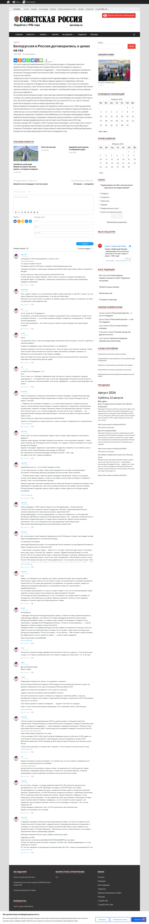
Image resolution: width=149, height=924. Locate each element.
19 (111, 121)
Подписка (53, 9)
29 (127, 125)
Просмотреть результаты (117, 222)
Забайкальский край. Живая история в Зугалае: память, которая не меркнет (25, 166)
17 (101, 121)
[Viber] (37, 60)
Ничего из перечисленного (111, 212)
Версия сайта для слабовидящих (120, 15)
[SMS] (41, 60)
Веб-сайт (37, 233)
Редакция (34, 9)
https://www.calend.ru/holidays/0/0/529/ (112, 424)
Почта (36, 227)
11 (106, 116)
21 (122, 121)
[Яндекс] (22, 221)
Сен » (101, 173)
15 (127, 116)
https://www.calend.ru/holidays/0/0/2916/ (112, 475)
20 (117, 121)
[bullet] (31, 212)
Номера (43, 34)
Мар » (105, 131)
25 (106, 125)
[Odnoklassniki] (20, 60)
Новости (30, 34)
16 (133, 116)
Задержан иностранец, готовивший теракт (79, 148)
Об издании (67, 34)
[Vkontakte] (15, 60)
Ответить (26, 285)
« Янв (100, 131)
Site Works (29, 906)
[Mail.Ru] (26, 221)
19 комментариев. (29, 54)
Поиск (100, 43)
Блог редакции (43, 9)
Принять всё (138, 919)
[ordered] (28, 212)
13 (117, 116)
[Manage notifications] (144, 919)
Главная (19, 34)
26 (111, 125)
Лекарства (105, 197)
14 (122, 116)
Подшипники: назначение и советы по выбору (112, 354)
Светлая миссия (48, 147)
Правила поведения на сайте (67, 9)
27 (117, 125)
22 (127, 121)
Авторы (55, 34)
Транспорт (105, 201)
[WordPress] (30, 221)
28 (122, 125)
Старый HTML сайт (102, 9)
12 (111, 116)
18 (106, 121)
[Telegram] (32, 60)
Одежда (104, 205)
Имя (36, 221)
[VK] (15, 221)
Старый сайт (90, 9)
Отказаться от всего (120, 919)
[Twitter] (24, 60)
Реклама (81, 9)
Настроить (102, 919)
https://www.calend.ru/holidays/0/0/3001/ (112, 448)
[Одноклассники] (19, 221)
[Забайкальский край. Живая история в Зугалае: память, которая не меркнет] (25, 162)
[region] (74, 917)
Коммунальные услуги (110, 208)
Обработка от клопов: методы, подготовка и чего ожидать (115, 365)
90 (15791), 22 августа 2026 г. (107, 82)
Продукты (105, 193)
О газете (26, 9)
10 (101, 116)
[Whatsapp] (28, 60)
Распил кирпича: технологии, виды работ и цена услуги (114, 370)
